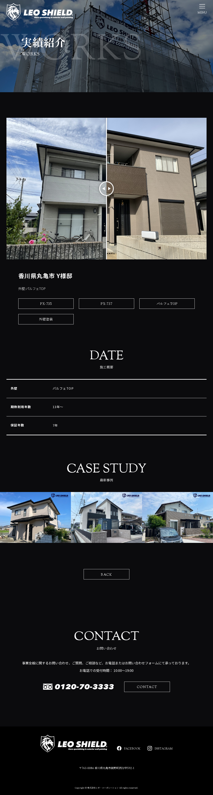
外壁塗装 (46, 319)
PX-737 (106, 303)
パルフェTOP (167, 303)
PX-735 (46, 303)
